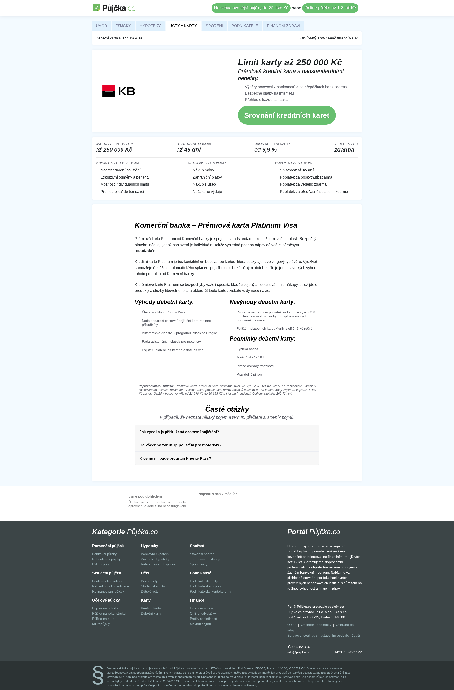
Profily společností (203, 618)
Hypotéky (150, 26)
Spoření (214, 26)
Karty (146, 600)
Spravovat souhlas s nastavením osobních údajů (323, 635)
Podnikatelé (244, 26)
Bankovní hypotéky (155, 554)
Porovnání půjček (108, 546)
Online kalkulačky (203, 613)
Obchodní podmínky (316, 625)
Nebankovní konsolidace (110, 586)
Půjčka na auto (103, 618)
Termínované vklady (205, 559)
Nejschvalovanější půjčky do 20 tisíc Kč (251, 7)
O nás (291, 625)
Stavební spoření (202, 554)
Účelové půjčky (106, 600)
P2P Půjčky (100, 564)
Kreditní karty (151, 608)
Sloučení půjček (106, 573)
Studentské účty (153, 586)
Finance (197, 600)
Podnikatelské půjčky (205, 586)
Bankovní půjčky (104, 554)
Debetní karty (151, 613)
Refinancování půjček (108, 591)
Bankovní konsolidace (108, 581)
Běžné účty (149, 581)
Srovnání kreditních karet (286, 115)
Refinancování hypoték (158, 564)
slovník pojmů (280, 417)
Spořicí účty (198, 564)
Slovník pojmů (200, 624)
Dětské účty (149, 591)
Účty (145, 573)
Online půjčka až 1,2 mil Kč (330, 7)
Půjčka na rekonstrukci (109, 613)
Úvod (101, 26)
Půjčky (123, 26)
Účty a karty (183, 26)
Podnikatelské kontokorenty (210, 591)
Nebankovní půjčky (106, 559)
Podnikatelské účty (204, 581)
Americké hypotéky (155, 559)
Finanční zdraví (283, 26)
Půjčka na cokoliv (105, 608)
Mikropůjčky (101, 624)
